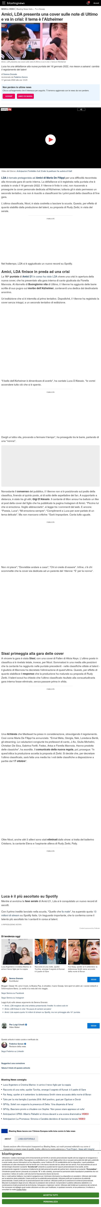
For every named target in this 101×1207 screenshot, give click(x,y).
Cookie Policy (21, 1189)
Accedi (96, 3)
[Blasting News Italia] (16, 3)
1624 (55, 1160)
